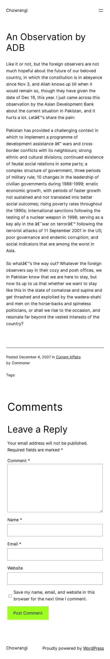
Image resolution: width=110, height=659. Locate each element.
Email (14, 543)
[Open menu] (101, 10)
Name (14, 519)
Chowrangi (17, 10)
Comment (18, 460)
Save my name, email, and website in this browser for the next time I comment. (54, 595)
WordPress (93, 648)
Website (15, 568)
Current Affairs (68, 357)
